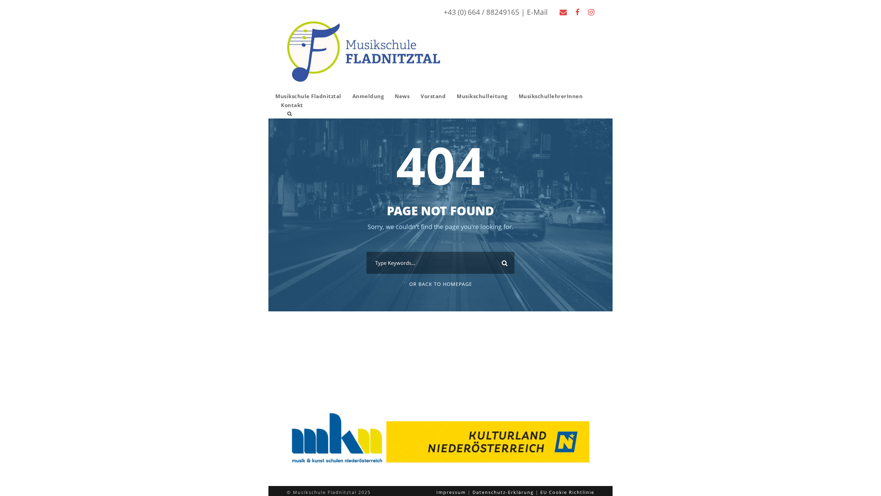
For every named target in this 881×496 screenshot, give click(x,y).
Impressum (451, 492)
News (402, 96)
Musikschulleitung (482, 96)
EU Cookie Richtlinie (567, 492)
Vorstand (433, 96)
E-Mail (537, 12)
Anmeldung (368, 96)
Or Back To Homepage (440, 284)
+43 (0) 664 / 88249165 (481, 12)
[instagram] (591, 12)
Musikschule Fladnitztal (308, 96)
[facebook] (577, 12)
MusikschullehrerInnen (551, 96)
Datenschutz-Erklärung (503, 492)
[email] (563, 12)
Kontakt (292, 105)
